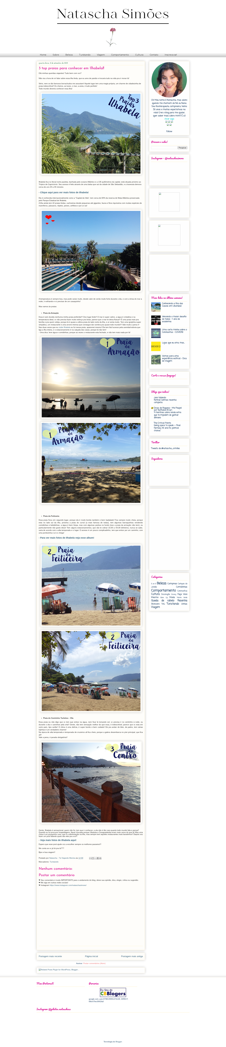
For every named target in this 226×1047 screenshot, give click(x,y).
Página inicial (91, 956)
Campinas (172, 583)
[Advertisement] (167, 271)
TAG (163, 604)
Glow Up (164, 597)
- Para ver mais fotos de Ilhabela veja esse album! (66, 537)
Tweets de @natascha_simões (165, 448)
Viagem (101, 55)
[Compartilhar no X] (95, 858)
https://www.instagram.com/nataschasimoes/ (68, 885)
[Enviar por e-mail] (90, 858)
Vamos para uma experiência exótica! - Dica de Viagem (174, 358)
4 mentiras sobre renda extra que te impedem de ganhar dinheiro (167, 415)
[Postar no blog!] (93, 858)
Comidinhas (181, 587)
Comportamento (120, 55)
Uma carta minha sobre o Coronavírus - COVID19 (174, 331)
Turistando (85, 55)
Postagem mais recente (50, 956)
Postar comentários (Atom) (94, 963)
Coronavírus (182, 590)
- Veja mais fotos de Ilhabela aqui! (57, 840)
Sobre (56, 55)
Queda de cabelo (162, 600)
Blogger (119, 1042)
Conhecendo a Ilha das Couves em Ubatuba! (172, 305)
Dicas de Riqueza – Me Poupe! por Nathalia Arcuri (168, 409)
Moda (172, 597)
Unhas (184, 604)
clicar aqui (169, 119)
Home (43, 55)
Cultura (139, 55)
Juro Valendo (160, 397)
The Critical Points (162, 423)
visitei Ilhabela (64, 327)
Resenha (182, 600)
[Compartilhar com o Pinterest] (100, 858)
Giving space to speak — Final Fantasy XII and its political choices (167, 428)
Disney (173, 594)
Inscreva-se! (171, 55)
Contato (154, 55)
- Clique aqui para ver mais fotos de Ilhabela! (64, 192)
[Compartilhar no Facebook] (98, 858)
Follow (169, 131)
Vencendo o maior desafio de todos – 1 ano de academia (174, 319)
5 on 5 (153, 584)
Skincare (155, 604)
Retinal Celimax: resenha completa (165, 401)
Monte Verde (182, 597)
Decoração (165, 594)
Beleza (69, 55)
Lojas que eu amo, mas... (173, 342)
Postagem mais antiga (132, 956)
